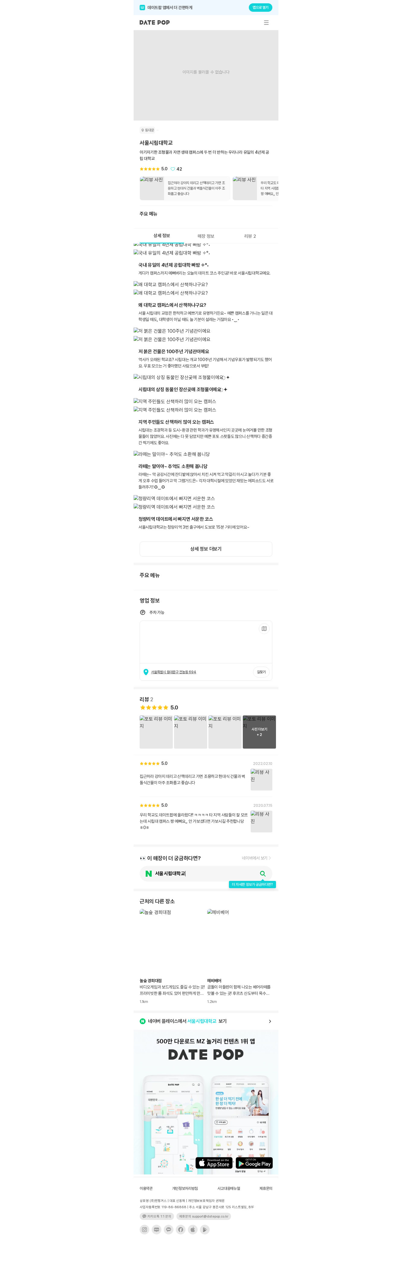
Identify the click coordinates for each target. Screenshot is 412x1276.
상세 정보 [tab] (162, 235)
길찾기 (261, 672)
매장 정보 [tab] (206, 236)
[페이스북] (180, 1229)
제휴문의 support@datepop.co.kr (203, 1216)
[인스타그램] (144, 1229)
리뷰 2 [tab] (250, 236)
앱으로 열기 (260, 7)
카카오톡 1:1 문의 (159, 1216)
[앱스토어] (193, 1229)
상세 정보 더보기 (205, 549)
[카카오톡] (168, 1229)
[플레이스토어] (205, 1229)
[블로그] (156, 1229)
